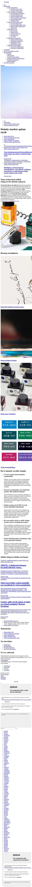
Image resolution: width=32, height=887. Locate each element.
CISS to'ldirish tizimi (16, 19)
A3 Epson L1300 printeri (17, 48)
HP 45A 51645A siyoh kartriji (18, 17)
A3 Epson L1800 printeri (17, 46)
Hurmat (9, 54)
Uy (5, 4)
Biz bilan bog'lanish (9, 62)
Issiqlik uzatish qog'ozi (16, 39)
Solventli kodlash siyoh (17, 15)
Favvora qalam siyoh (16, 23)
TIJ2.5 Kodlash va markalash (14, 12)
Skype (2, 676)
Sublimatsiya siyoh (15, 42)
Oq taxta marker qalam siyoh (18, 25)
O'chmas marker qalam (16, 10)
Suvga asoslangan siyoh (17, 16)
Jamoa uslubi (10, 55)
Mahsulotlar (7, 6)
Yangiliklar (7, 49)
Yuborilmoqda (4, 660)
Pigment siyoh (14, 32)
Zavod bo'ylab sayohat (13, 57)
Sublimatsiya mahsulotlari (14, 38)
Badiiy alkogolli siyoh (9, 636)
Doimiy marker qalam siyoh (18, 26)
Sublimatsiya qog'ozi (16, 44)
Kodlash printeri (15, 20)
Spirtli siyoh (14, 28)
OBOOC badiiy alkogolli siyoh (12, 142)
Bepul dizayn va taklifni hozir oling (10, 201)
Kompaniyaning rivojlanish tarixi (15, 58)
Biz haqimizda (7, 52)
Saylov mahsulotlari (12, 7)
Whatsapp (3, 677)
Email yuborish (5, 674)
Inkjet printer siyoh (12, 29)
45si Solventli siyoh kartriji (17, 13)
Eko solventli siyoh (15, 33)
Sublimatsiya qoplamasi (17, 41)
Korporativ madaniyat (13, 60)
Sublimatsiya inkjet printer (14, 45)
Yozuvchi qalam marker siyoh (15, 22)
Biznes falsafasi (11, 61)
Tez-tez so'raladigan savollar (11, 51)
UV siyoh (13, 36)
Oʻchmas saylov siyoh (16, 9)
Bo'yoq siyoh (14, 31)
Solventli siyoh (14, 35)
